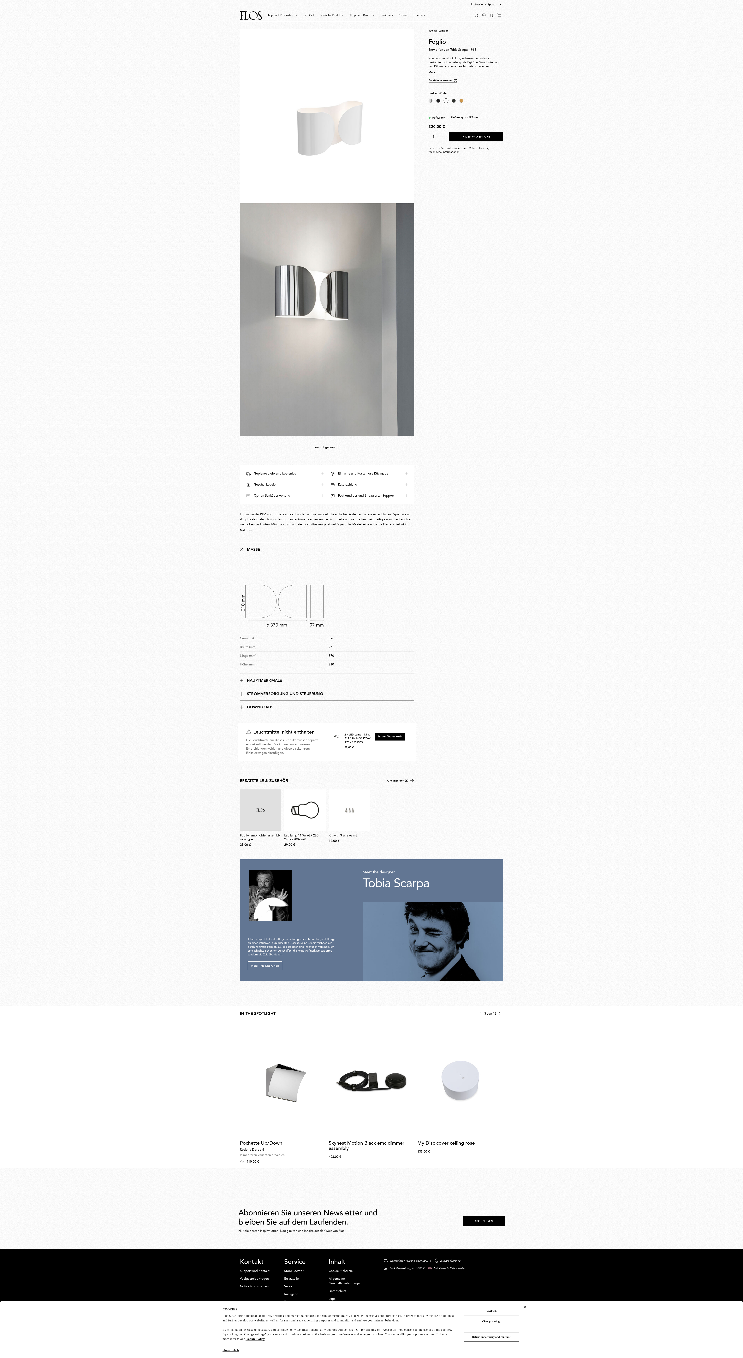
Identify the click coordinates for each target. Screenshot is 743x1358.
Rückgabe (291, 1294)
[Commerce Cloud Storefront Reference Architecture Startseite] (251, 15)
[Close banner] (525, 1307)
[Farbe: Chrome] (430, 101)
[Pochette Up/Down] (283, 1080)
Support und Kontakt (255, 1271)
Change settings (491, 1321)
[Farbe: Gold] (461, 101)
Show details (231, 1350)
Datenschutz (337, 1291)
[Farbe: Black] (438, 101)
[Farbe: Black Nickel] (454, 101)
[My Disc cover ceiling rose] (460, 1080)
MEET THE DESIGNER (265, 966)
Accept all (491, 1310)
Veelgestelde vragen (254, 1278)
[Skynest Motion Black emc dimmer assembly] (371, 1080)
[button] (486, 5)
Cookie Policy (255, 1339)
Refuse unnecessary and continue (491, 1337)
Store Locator (294, 1271)
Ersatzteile (291, 1278)
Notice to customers (254, 1286)
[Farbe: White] (446, 101)
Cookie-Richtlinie (341, 1271)
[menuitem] (282, 15)
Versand (289, 1286)
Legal (332, 1299)
